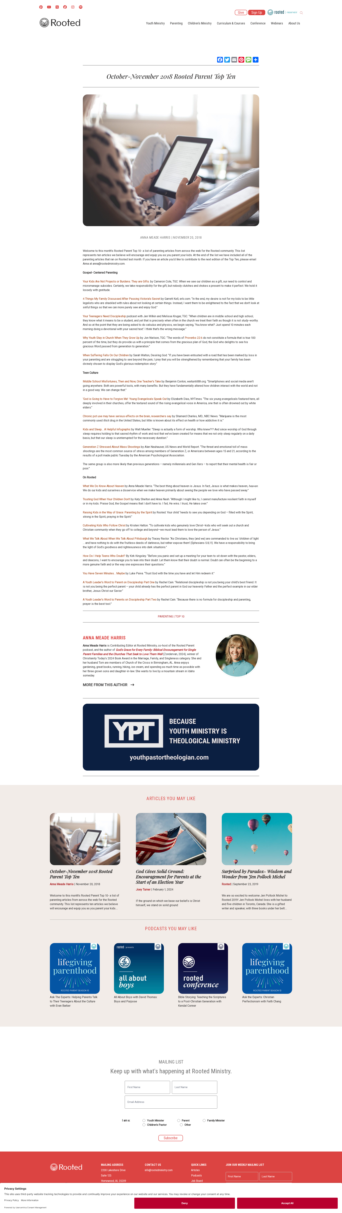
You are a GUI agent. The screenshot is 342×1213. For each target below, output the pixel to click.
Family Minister (216, 1120)
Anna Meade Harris (155, 237)
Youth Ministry (155, 23)
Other (188, 1124)
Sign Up (256, 12)
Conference (258, 23)
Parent (186, 1120)
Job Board (197, 1181)
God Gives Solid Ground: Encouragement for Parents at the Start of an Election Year (168, 876)
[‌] (57, 7)
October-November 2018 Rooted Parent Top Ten (81, 873)
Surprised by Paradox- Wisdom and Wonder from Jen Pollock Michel (257, 873)
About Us (294, 23)
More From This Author (105, 685)
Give (241, 12)
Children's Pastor (157, 1124)
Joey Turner (143, 889)
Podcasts (196, 1175)
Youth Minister (155, 1120)
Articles (195, 1170)
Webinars (277, 23)
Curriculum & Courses (231, 23)
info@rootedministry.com (159, 1170)
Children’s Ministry (200, 23)
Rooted (226, 884)
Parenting (176, 23)
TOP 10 (179, 616)
